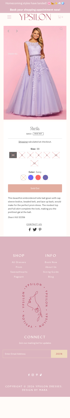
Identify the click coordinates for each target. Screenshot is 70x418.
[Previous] (8, 31)
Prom (19, 267)
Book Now (51, 262)
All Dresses (19, 262)
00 (13, 155)
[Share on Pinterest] (40, 230)
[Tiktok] (40, 377)
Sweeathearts (19, 271)
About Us (51, 267)
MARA (43, 390)
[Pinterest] (37, 377)
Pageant (19, 276)
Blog (51, 276)
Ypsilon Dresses (49, 386)
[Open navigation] (9, 17)
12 (34, 163)
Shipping (23, 141)
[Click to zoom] (61, 31)
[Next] (16, 31)
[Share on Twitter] (35, 230)
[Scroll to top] (63, 411)
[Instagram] (33, 377)
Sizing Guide (51, 271)
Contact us (34, 224)
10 (56, 155)
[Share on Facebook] (30, 230)
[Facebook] (29, 377)
